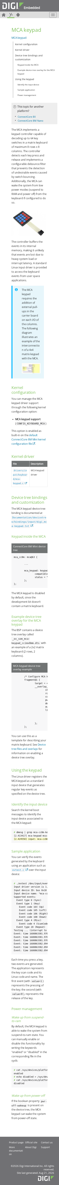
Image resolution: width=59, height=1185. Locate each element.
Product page (16, 1142)
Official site (31, 1142)
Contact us (47, 1142)
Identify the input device (28, 84)
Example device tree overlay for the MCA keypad (36, 72)
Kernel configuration (26, 44)
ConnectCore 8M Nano (30, 120)
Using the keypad (24, 79)
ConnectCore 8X (27, 116)
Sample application (26, 89)
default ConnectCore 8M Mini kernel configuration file (28, 439)
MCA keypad (18, 38)
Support (45, 1147)
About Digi (31, 1147)
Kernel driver (22, 49)
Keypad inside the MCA (28, 64)
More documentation (16, 1151)
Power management (27, 95)
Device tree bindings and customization (29, 57)
